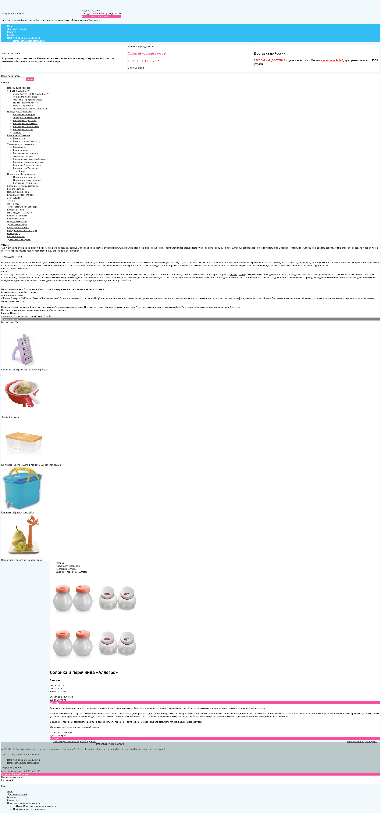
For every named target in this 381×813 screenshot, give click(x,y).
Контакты (12, 34)
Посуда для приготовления (27, 179)
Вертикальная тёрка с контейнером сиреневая (25, 369)
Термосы (11, 200)
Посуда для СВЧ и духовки (21, 173)
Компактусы (19, 138)
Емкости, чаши (20, 150)
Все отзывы (7, 322)
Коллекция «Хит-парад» (25, 153)
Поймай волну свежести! (26, 102)
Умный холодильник (23, 156)
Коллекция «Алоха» (23, 129)
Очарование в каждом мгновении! (30, 108)
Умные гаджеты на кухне (19, 212)
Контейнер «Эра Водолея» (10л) (17, 512)
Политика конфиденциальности (23, 37)
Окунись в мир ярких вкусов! (27, 99)
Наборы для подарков (18, 87)
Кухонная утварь (15, 218)
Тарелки (17, 132)
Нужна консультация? (12, 777)
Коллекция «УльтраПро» (25, 182)
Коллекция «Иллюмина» (25, 123)
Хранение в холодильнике (20, 144)
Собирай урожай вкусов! (25, 96)
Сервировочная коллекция (26, 117)
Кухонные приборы (17, 215)
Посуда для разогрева (24, 176)
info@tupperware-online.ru (110, 743)
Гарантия (11, 31)
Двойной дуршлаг (10, 417)
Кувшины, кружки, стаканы (20, 194)
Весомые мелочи (16, 236)
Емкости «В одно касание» (27, 165)
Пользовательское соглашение (29, 40)
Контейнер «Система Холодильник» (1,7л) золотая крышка (31, 464)
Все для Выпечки (16, 188)
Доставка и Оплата (17, 28)
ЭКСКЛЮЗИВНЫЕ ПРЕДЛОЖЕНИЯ (31, 93)
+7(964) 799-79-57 (91, 10)
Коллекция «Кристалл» (24, 120)
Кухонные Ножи (15, 209)
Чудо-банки (19, 170)
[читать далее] (231, 247)
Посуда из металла (17, 221)
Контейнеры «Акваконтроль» (28, 162)
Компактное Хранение (18, 135)
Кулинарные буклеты (18, 227)
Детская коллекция (17, 224)
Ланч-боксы (13, 203)
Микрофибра (13, 233)
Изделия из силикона (18, 191)
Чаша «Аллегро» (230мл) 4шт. (362, 741)
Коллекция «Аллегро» (24, 114)
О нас (10, 25)
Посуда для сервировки (19, 111)
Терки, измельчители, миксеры (22, 206)
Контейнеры (19, 147)
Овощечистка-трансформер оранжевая (21, 559)
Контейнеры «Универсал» (26, 167)
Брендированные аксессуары (22, 230)
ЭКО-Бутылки (14, 197)
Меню (4, 782)
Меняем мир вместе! (23, 105)
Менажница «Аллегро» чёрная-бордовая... (74, 741)
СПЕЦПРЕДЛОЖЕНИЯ (18, 90)
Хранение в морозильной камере (30, 159)
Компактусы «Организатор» (27, 141)
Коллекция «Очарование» (26, 126)
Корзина (5, 780)
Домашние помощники (19, 239)
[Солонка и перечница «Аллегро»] (72, 619)
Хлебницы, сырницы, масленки (22, 185)
